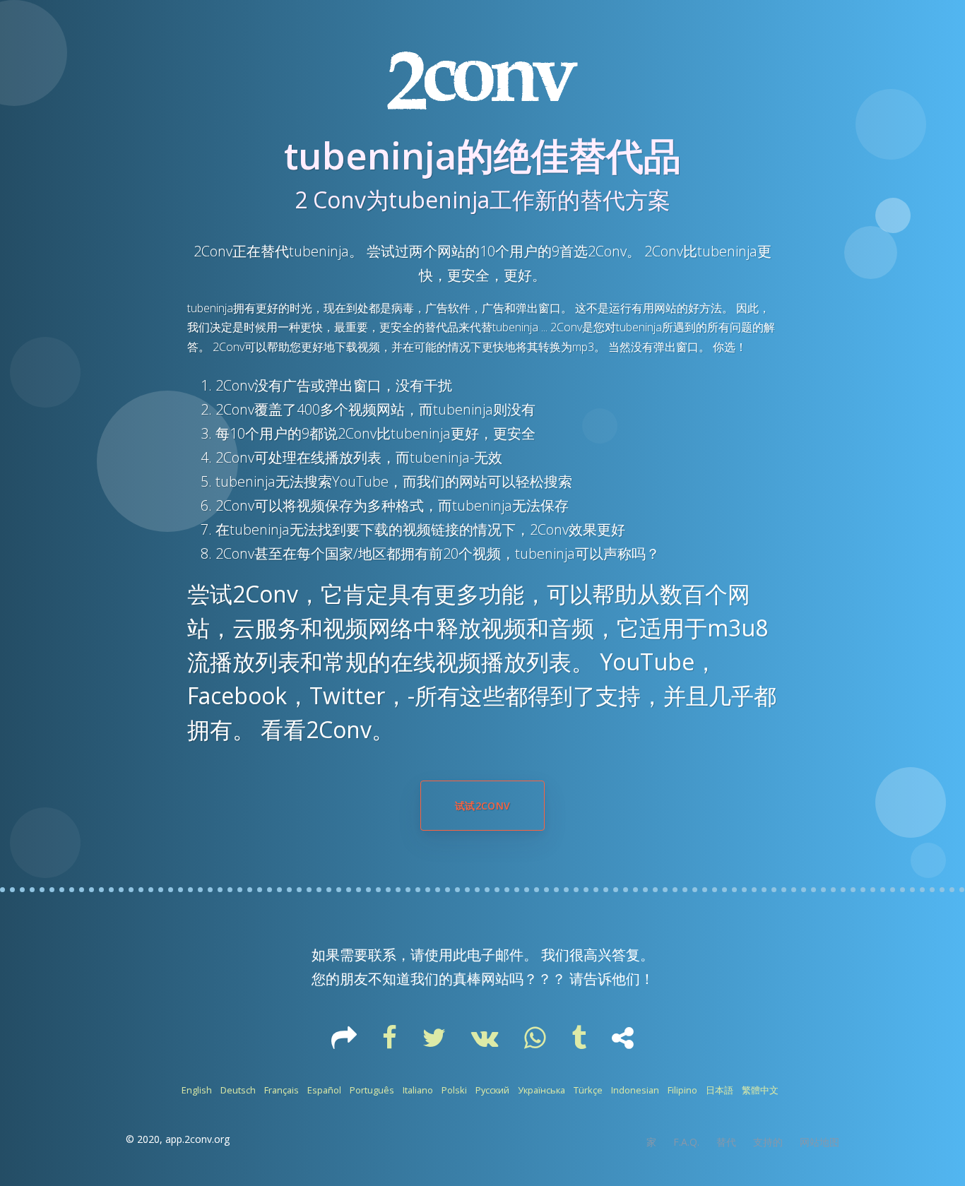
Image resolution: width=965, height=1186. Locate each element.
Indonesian (635, 1090)
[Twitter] (435, 1042)
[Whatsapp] (536, 1042)
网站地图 (819, 1142)
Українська (541, 1090)
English (197, 1090)
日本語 (719, 1090)
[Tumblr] (580, 1042)
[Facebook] (391, 1042)
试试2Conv (482, 805)
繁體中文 (760, 1090)
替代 (726, 1142)
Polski (454, 1090)
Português (372, 1090)
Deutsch (238, 1090)
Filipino (682, 1090)
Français (281, 1090)
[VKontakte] (486, 1042)
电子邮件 (495, 954)
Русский (492, 1090)
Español (324, 1090)
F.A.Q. (686, 1142)
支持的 (768, 1142)
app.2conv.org (197, 1139)
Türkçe (588, 1090)
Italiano (418, 1090)
